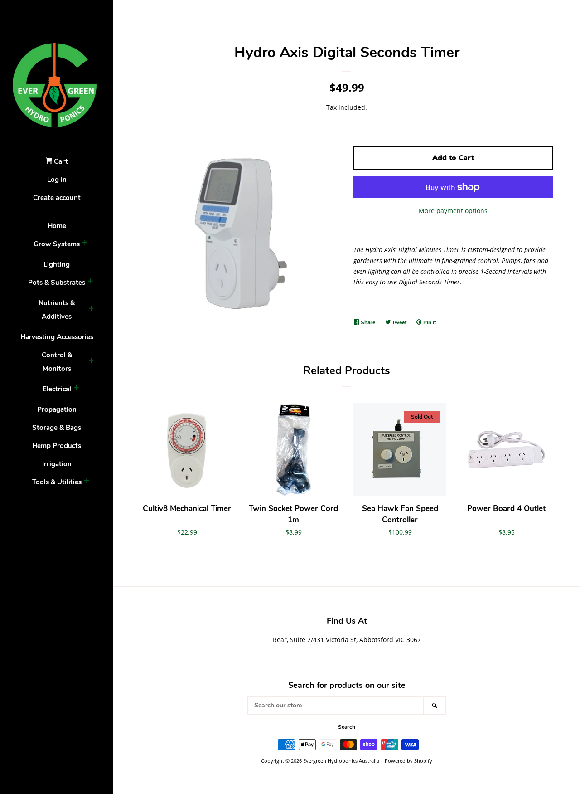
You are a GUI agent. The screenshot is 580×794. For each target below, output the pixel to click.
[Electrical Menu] (76, 389)
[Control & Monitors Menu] (91, 362)
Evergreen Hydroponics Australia (341, 760)
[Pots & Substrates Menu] (90, 282)
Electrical (57, 389)
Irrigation (57, 463)
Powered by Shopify (408, 760)
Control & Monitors (57, 362)
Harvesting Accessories (56, 336)
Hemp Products (56, 445)
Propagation (57, 409)
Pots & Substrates (56, 282)
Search (346, 727)
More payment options (453, 210)
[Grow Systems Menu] (85, 244)
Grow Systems (57, 243)
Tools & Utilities (57, 482)
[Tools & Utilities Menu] (87, 482)
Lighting (57, 264)
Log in (57, 179)
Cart (60, 161)
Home (57, 225)
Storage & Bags (56, 427)
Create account (57, 197)
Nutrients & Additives (57, 309)
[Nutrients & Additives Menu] (91, 310)
